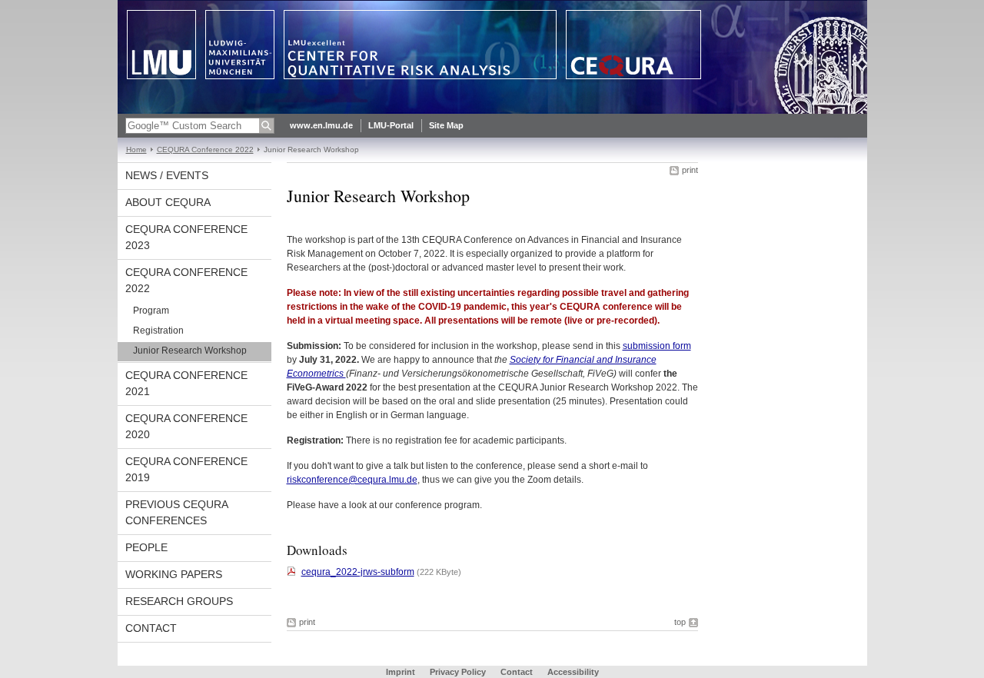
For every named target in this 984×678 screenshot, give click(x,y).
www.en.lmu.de (321, 125)
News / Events (166, 175)
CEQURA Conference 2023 (186, 237)
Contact (151, 628)
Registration (158, 330)
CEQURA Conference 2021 (186, 383)
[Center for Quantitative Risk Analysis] (492, 110)
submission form (657, 346)
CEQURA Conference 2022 (205, 149)
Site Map (446, 125)
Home (136, 149)
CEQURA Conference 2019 (186, 469)
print (690, 169)
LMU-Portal (391, 125)
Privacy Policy (458, 671)
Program (151, 310)
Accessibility (573, 671)
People (146, 547)
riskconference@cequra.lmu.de (352, 479)
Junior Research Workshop (190, 350)
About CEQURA (168, 202)
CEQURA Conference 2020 (186, 426)
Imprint (400, 671)
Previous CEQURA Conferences (176, 512)
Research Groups (179, 601)
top (680, 621)
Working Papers (173, 574)
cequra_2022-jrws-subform (357, 572)
